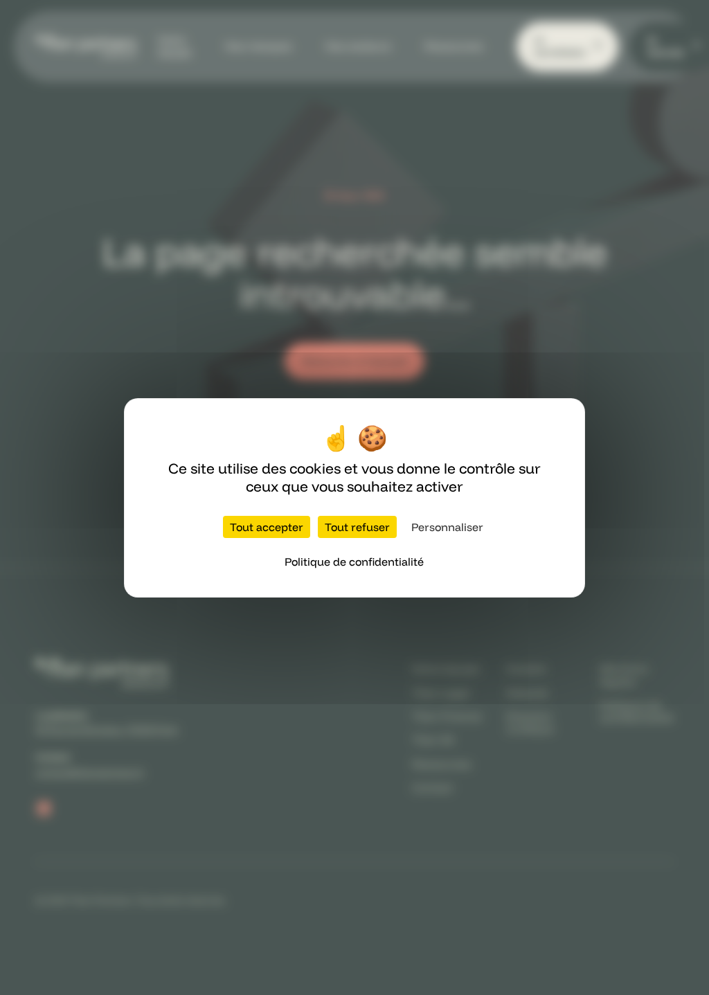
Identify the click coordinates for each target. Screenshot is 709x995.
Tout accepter (266, 527)
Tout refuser (357, 527)
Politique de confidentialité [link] (354, 561)
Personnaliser (447, 527)
